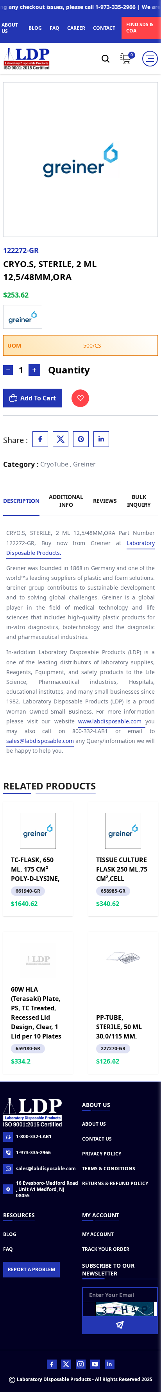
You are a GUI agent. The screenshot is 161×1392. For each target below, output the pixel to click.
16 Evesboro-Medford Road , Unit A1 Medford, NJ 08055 (47, 1189)
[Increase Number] (34, 370)
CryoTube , (56, 464)
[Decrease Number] (8, 370)
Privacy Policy (101, 1153)
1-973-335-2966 (33, 1152)
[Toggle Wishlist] (80, 398)
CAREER (76, 28)
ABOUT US (10, 28)
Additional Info (66, 500)
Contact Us (97, 1138)
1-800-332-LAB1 (34, 1136)
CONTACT (104, 28)
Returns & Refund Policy (115, 1183)
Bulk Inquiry (139, 500)
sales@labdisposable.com (40, 740)
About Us (94, 1124)
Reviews (105, 500)
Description (21, 500)
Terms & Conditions (108, 1168)
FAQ (54, 28)
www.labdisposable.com (111, 721)
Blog (9, 1234)
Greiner (84, 464)
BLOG (35, 28)
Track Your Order (105, 1249)
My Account (98, 1234)
